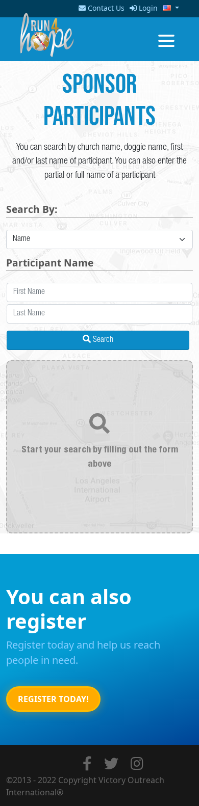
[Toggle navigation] (166, 39)
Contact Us (105, 8)
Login (147, 8)
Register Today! (53, 699)
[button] (168, 8)
